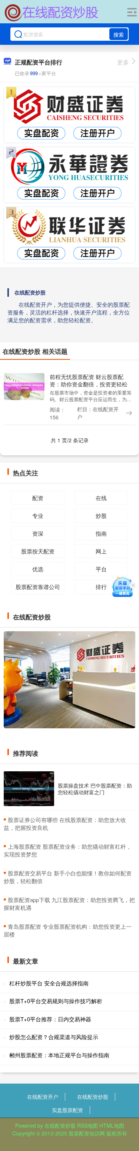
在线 (101, 498)
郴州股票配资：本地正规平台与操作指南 (59, 1055)
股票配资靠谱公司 (38, 587)
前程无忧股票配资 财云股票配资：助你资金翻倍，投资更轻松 (89, 380)
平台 (101, 569)
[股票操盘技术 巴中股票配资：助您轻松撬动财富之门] (29, 788)
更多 (123, 62)
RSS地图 (87, 1125)
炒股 (101, 515)
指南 (101, 533)
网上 (101, 551)
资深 (37, 533)
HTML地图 (111, 1125)
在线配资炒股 (92, 1096)
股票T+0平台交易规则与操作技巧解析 (55, 1001)
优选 (37, 569)
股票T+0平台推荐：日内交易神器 (50, 1019)
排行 (101, 587)
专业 (37, 515)
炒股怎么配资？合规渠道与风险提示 (53, 1037)
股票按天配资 (37, 551)
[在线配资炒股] (51, 12)
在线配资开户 (42, 1096)
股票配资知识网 (87, 1133)
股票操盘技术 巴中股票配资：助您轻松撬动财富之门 (95, 789)
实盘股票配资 (67, 1110)
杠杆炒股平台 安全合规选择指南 (49, 983)
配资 (37, 498)
